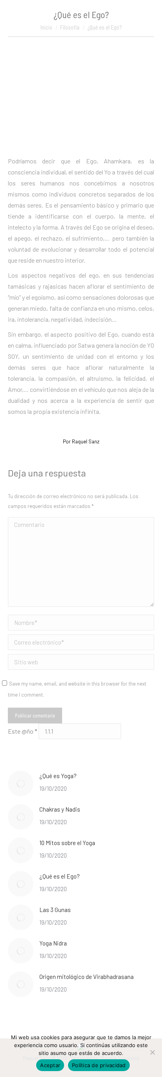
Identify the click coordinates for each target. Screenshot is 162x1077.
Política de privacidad (99, 1065)
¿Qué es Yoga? (58, 775)
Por (81, 441)
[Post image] (20, 783)
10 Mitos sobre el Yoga (67, 842)
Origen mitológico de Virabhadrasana (86, 976)
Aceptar (50, 1065)
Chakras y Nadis (59, 809)
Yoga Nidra (53, 943)
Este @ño (22, 731)
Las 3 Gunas (55, 909)
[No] (152, 1052)
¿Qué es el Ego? (59, 876)
